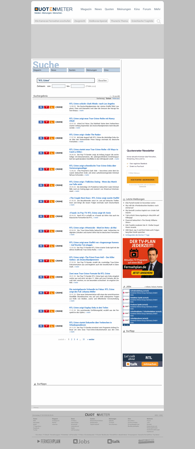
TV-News (73, 421)
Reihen (54, 422)
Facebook (36, 428)
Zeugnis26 (79, 20)
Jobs (148, 422)
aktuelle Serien (122, 435)
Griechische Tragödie (142, 20)
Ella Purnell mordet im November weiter (140, 203)
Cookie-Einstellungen (153, 430)
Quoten (109, 9)
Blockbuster (105, 435)
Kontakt (149, 424)
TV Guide (98, 435)
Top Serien (156, 435)
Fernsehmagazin (55, 435)
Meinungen (124, 9)
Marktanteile (94, 422)
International (75, 426)
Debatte (111, 421)
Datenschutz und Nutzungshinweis (152, 427)
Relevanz (116, 98)
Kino (137, 9)
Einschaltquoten (89, 435)
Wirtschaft (74, 424)
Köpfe (73, 428)
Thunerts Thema (119, 20)
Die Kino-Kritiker (132, 422)
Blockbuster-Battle (133, 426)
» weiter (90, 339)
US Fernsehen (73, 435)
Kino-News (131, 421)
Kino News (39, 435)
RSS (34, 421)
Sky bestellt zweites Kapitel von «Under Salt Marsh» (142, 211)
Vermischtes (74, 422)
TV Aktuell (46, 435)
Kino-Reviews (113, 424)
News (98, 9)
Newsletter (36, 422)
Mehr (157, 9)
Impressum (150, 431)
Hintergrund (55, 421)
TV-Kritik (111, 422)
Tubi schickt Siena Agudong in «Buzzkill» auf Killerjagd (142, 216)
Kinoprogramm (132, 435)
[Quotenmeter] (53, 10)
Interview (55, 424)
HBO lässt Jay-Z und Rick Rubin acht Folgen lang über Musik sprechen (142, 231)
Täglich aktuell (94, 424)
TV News (81, 435)
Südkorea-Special (98, 20)
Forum (147, 9)
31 (84, 339)
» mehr (81, 110)
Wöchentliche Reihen (96, 421)
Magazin (86, 9)
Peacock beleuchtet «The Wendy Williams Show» (141, 221)
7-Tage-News (37, 426)
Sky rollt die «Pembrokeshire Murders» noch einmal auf (142, 206)
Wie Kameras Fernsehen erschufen (52, 20)
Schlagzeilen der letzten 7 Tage (137, 235)
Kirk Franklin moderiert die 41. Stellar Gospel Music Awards (142, 226)
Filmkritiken (64, 435)
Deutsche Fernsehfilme (145, 435)
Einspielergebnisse (133, 424)
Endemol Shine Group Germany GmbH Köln (143, 293)
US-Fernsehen (75, 430)
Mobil (35, 424)
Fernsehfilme (114, 435)
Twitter (35, 430)
